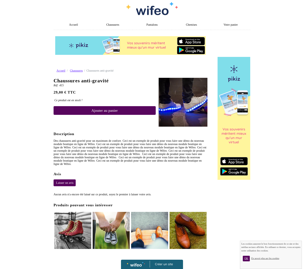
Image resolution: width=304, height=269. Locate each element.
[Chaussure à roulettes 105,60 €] (72, 230)
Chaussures (112, 24)
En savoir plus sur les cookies (265, 258)
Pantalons (152, 24)
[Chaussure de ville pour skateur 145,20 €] (149, 230)
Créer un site (164, 264)
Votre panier (231, 24)
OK (246, 258)
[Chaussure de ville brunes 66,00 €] (188, 230)
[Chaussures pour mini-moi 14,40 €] (111, 230)
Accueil (73, 24)
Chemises (191, 24)
